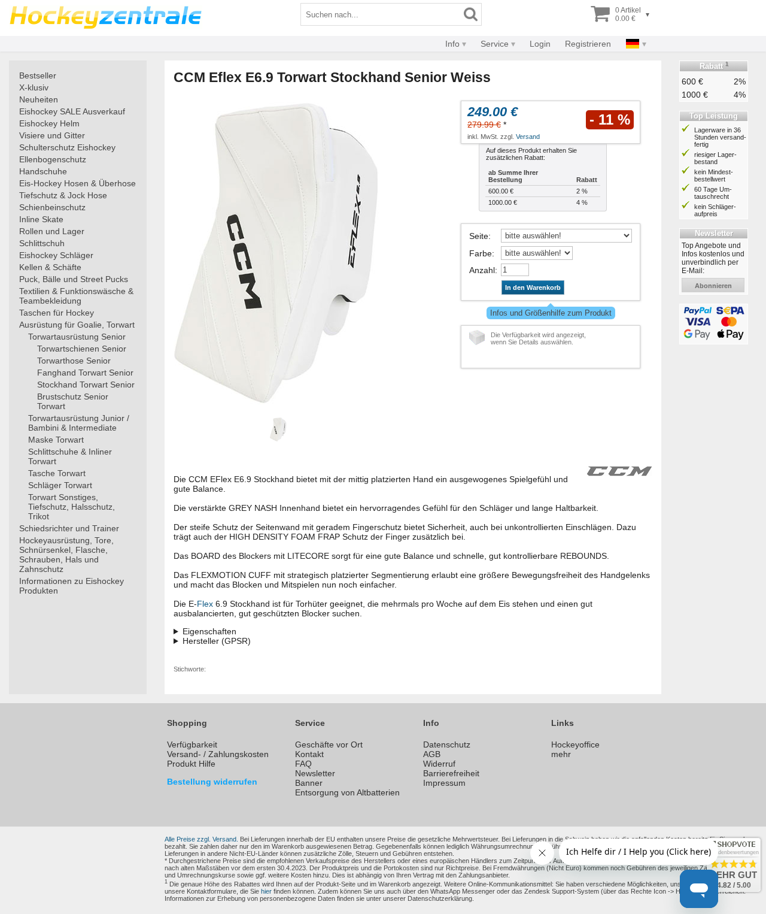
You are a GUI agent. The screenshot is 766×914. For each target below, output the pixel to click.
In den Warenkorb (533, 287)
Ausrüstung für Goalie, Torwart (77, 324)
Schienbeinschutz (52, 207)
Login (540, 44)
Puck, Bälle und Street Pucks (73, 279)
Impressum (444, 783)
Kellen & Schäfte (50, 267)
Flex (205, 604)
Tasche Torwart (57, 473)
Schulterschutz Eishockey (67, 147)
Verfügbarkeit (192, 744)
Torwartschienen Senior (81, 348)
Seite (478, 236)
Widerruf (439, 763)
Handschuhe (43, 171)
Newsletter (315, 773)
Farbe (480, 253)
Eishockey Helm (49, 123)
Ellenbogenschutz (52, 159)
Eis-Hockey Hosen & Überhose (77, 183)
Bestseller (37, 75)
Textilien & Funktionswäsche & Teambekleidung (76, 295)
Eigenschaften (209, 631)
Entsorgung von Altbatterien (347, 792)
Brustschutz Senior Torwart (72, 401)
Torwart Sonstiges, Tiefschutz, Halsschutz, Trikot (71, 506)
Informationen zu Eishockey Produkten (71, 585)
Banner (309, 783)
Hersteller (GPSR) (217, 641)
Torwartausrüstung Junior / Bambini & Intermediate (78, 422)
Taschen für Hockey (56, 312)
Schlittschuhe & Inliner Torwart (70, 456)
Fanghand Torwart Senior (85, 372)
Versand (528, 136)
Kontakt (309, 754)
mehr (561, 754)
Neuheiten (38, 99)
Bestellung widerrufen (212, 781)
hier (266, 891)
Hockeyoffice (575, 744)
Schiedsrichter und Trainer (69, 528)
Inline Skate (41, 219)
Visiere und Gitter (52, 135)
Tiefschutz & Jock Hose (63, 195)
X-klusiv (33, 87)
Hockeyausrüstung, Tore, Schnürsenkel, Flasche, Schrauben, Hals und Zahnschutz (66, 554)
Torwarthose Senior (74, 360)
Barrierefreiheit (451, 773)
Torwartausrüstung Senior (77, 336)
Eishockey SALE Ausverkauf (72, 111)
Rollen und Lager (51, 231)
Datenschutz (446, 744)
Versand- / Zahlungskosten (218, 754)
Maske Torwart (56, 439)
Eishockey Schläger (56, 255)
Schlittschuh (42, 243)
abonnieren (713, 285)
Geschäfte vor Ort (329, 744)
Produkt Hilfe (191, 763)
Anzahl (482, 270)
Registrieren (588, 44)
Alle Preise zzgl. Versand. (201, 839)
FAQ (303, 763)
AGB (431, 754)
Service (495, 44)
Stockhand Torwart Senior (86, 384)
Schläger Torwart (60, 485)
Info (452, 44)
